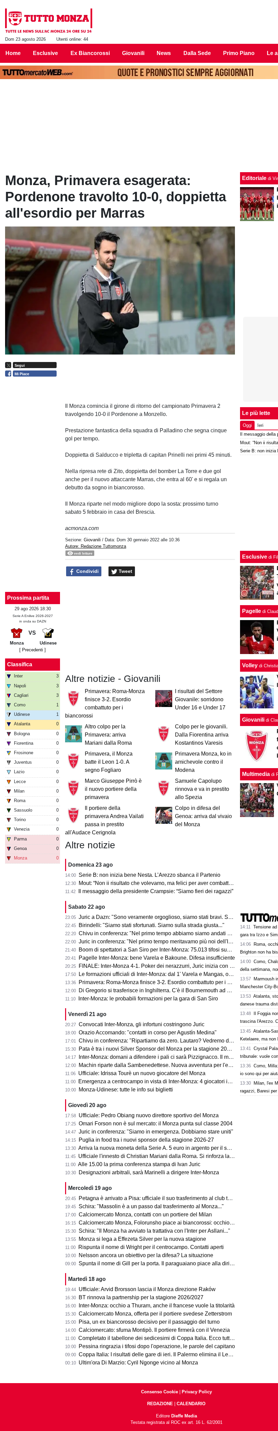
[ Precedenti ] (32, 649)
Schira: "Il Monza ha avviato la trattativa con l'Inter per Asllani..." (154, 1231)
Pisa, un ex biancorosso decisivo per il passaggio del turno (149, 1322)
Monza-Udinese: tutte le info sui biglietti (126, 1089)
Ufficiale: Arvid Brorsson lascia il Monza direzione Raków (147, 1289)
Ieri (260, 425)
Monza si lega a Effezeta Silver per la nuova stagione (142, 1239)
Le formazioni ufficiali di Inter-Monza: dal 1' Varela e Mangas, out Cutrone (166, 974)
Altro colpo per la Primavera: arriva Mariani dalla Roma (108, 735)
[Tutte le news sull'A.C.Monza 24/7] (48, 20)
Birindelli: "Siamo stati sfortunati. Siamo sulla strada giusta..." (151, 925)
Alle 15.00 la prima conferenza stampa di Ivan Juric (139, 1164)
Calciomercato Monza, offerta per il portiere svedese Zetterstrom (155, 1314)
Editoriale (254, 178)
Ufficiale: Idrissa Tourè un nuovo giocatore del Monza (141, 1073)
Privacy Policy (197, 1391)
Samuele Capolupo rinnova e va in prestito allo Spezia (202, 789)
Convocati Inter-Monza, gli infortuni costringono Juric (141, 1024)
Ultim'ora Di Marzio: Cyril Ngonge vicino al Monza (138, 1362)
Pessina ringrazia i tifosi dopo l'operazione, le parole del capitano (157, 1346)
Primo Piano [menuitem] (239, 53)
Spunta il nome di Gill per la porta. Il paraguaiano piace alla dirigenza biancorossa (177, 1263)
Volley (250, 665)
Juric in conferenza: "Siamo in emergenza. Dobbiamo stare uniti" (156, 1132)
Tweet (124, 571)
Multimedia (256, 774)
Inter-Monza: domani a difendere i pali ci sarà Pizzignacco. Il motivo (159, 1057)
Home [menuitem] (13, 53)
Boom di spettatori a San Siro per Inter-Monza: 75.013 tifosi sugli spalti (163, 950)
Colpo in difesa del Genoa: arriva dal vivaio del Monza (203, 816)
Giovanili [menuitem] (133, 53)
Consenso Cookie (159, 1391)
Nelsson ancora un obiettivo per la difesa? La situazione (146, 1255)
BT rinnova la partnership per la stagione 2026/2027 (141, 1297)
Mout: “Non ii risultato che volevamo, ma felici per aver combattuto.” (159, 883)
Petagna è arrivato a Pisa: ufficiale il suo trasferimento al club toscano (162, 1198)
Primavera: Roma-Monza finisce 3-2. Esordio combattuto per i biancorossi (167, 982)
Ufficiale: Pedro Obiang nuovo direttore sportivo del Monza (149, 1115)
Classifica (19, 664)
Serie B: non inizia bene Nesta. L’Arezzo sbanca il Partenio (149, 875)
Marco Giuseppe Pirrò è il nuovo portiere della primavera (113, 789)
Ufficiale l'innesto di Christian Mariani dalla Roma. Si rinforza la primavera (166, 1156)
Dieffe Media (184, 1415)
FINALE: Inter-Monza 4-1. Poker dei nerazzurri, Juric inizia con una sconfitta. (170, 966)
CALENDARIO (191, 1403)
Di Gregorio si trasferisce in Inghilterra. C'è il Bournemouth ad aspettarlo (165, 990)
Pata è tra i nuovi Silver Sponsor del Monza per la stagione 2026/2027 (162, 1049)
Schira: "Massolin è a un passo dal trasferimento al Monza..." (151, 1206)
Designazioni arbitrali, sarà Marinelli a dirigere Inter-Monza (149, 1172)
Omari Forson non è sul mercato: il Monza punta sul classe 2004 (156, 1123)
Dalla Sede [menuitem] (197, 53)
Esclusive (254, 557)
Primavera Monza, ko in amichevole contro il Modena (203, 762)
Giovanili (92, 539)
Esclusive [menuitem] (45, 53)
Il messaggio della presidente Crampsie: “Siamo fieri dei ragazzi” (155, 891)
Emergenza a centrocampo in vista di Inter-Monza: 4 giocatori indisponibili (166, 1081)
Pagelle (251, 611)
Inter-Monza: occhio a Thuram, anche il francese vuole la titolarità (157, 1305)
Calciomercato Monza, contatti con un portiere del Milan (145, 1214)
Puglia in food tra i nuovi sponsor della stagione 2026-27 (146, 1140)
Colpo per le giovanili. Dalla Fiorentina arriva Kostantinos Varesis (202, 735)
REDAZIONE (160, 1403)
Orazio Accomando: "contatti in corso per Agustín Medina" (148, 1032)
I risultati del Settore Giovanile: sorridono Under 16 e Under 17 (200, 699)
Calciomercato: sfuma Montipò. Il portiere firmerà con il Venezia (154, 1330)
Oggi (247, 425)
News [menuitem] (164, 53)
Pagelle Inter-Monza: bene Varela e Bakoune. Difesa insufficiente (157, 958)
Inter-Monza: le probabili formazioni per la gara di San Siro (148, 998)
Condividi (87, 571)
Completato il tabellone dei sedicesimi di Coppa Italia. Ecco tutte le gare (164, 1338)
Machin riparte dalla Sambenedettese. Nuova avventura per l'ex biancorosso (170, 1065)
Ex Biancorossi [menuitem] (90, 53)
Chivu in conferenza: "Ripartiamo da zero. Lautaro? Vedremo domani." (163, 1041)
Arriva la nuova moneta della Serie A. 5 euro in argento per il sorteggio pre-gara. (174, 1148)
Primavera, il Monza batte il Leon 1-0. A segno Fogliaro (109, 762)
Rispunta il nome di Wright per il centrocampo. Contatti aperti (151, 1247)
